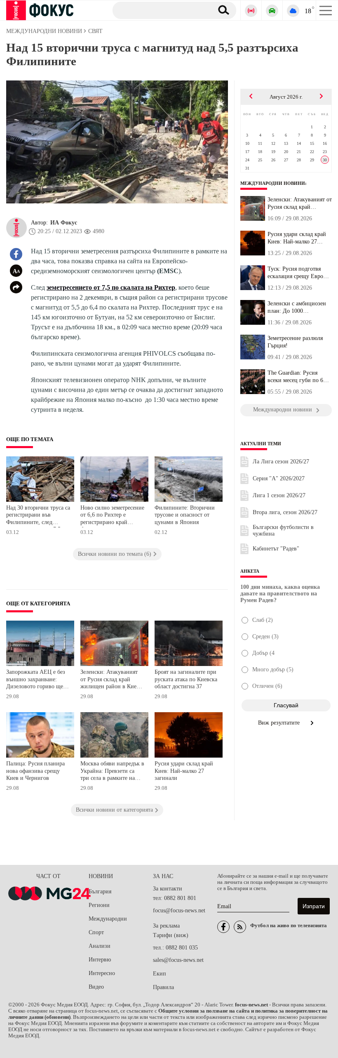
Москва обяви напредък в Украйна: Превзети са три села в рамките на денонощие (112, 771)
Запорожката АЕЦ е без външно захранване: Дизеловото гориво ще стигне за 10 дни (35, 680)
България (100, 891)
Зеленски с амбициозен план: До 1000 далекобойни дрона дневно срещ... (297, 307)
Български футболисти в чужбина (283, 530)
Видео (96, 987)
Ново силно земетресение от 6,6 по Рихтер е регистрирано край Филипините (112, 516)
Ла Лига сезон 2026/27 (281, 461)
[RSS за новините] (240, 927)
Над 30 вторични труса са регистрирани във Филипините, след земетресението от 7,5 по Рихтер (38, 516)
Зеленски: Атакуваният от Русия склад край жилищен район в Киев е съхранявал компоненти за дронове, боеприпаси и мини (111, 680)
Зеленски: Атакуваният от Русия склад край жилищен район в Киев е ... (300, 203)
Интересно (102, 973)
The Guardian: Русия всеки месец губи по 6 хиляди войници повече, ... (298, 377)
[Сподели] (16, 287)
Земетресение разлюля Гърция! (295, 342)
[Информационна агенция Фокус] (223, 927)
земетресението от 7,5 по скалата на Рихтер (111, 287)
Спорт (96, 932)
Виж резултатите (279, 723)
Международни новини (272, 183)
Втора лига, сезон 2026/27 (285, 512)
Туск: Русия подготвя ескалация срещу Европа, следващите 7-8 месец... (299, 273)
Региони (99, 905)
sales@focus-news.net (178, 960)
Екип (159, 974)
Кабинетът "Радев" (276, 549)
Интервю (100, 959)
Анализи (99, 946)
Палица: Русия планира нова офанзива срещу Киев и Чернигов (35, 770)
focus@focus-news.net (179, 910)
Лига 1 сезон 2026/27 (279, 495)
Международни (108, 919)
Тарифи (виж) (170, 935)
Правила (163, 987)
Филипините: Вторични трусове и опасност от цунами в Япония (185, 515)
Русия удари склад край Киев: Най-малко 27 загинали (184, 770)
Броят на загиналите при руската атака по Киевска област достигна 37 (186, 679)
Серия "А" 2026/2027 (279, 478)
